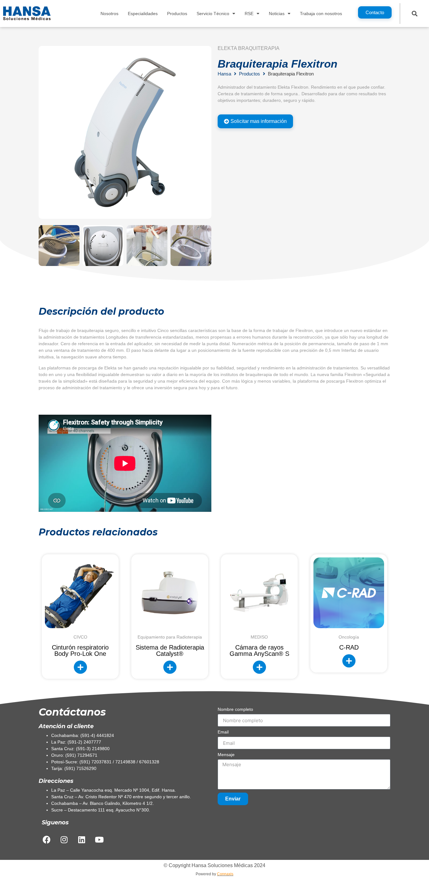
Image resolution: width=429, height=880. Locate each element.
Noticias (277, 13)
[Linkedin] (82, 839)
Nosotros (109, 13)
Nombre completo (235, 709)
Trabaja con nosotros (321, 13)
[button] (414, 13)
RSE (249, 13)
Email (223, 732)
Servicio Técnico (213, 13)
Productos (177, 13)
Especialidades (143, 13)
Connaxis (225, 874)
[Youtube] (99, 839)
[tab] (255, 121)
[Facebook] (46, 839)
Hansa (224, 73)
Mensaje (226, 754)
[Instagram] (64, 839)
